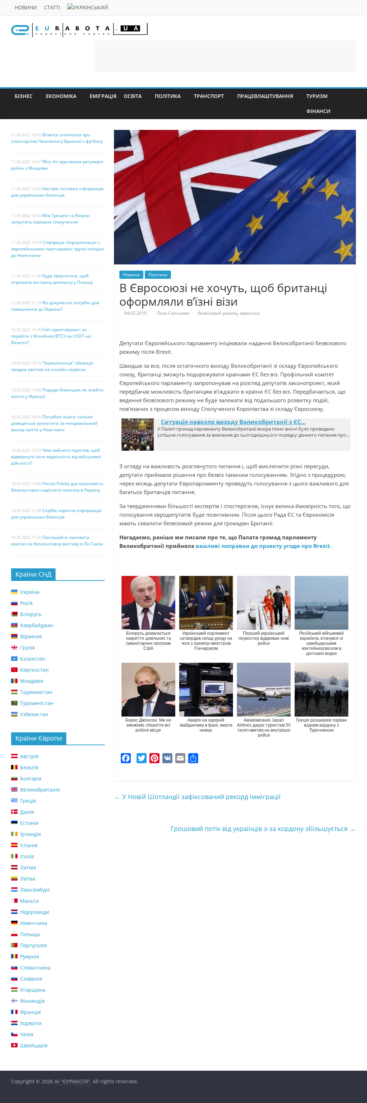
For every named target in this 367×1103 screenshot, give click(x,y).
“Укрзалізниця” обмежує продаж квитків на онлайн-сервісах (52, 366)
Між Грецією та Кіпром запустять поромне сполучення (50, 218)
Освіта (133, 96)
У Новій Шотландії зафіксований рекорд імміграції (197, 796)
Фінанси (318, 111)
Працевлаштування (265, 96)
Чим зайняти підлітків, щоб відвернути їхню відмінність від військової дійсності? (56, 456)
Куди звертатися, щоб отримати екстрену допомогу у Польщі (52, 279)
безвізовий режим (217, 313)
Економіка (61, 96)
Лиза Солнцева (173, 313)
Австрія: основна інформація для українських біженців (57, 192)
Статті (52, 7)
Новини (26, 7)
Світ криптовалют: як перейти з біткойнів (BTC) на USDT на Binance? (51, 336)
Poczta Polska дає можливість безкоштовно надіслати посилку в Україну (57, 486)
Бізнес (24, 96)
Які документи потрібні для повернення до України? (55, 306)
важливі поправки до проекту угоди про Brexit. (263, 545)
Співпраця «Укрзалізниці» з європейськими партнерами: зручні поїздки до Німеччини (57, 248)
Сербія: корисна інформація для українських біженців (56, 513)
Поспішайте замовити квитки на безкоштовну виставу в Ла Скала (57, 540)
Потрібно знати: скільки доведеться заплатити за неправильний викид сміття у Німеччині (54, 423)
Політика (168, 96)
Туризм (317, 96)
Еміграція (103, 96)
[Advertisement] (225, 56)
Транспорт (209, 96)
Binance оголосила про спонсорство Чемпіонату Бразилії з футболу (57, 138)
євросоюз (250, 313)
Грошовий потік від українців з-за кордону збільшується (263, 828)
